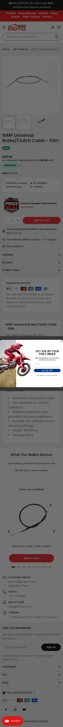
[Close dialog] (61, 342)
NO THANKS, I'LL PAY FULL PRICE (47, 375)
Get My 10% (47, 370)
